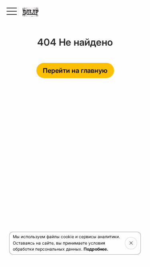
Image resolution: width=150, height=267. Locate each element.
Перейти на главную (75, 70)
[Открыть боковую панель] (11, 11)
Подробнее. (96, 249)
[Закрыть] (131, 243)
